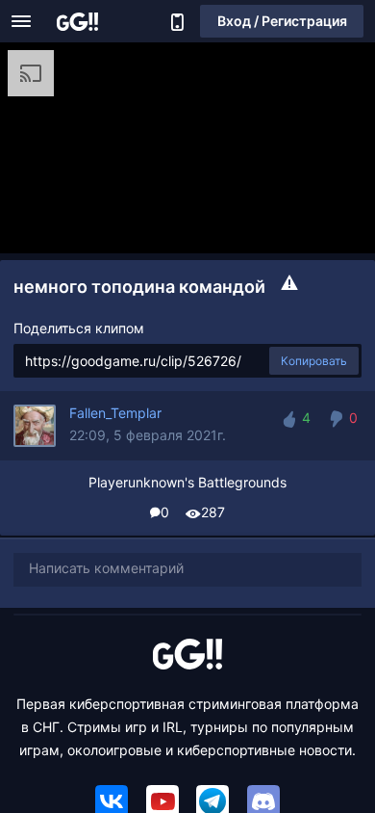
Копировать (314, 361)
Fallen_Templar (115, 413)
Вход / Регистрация (282, 21)
